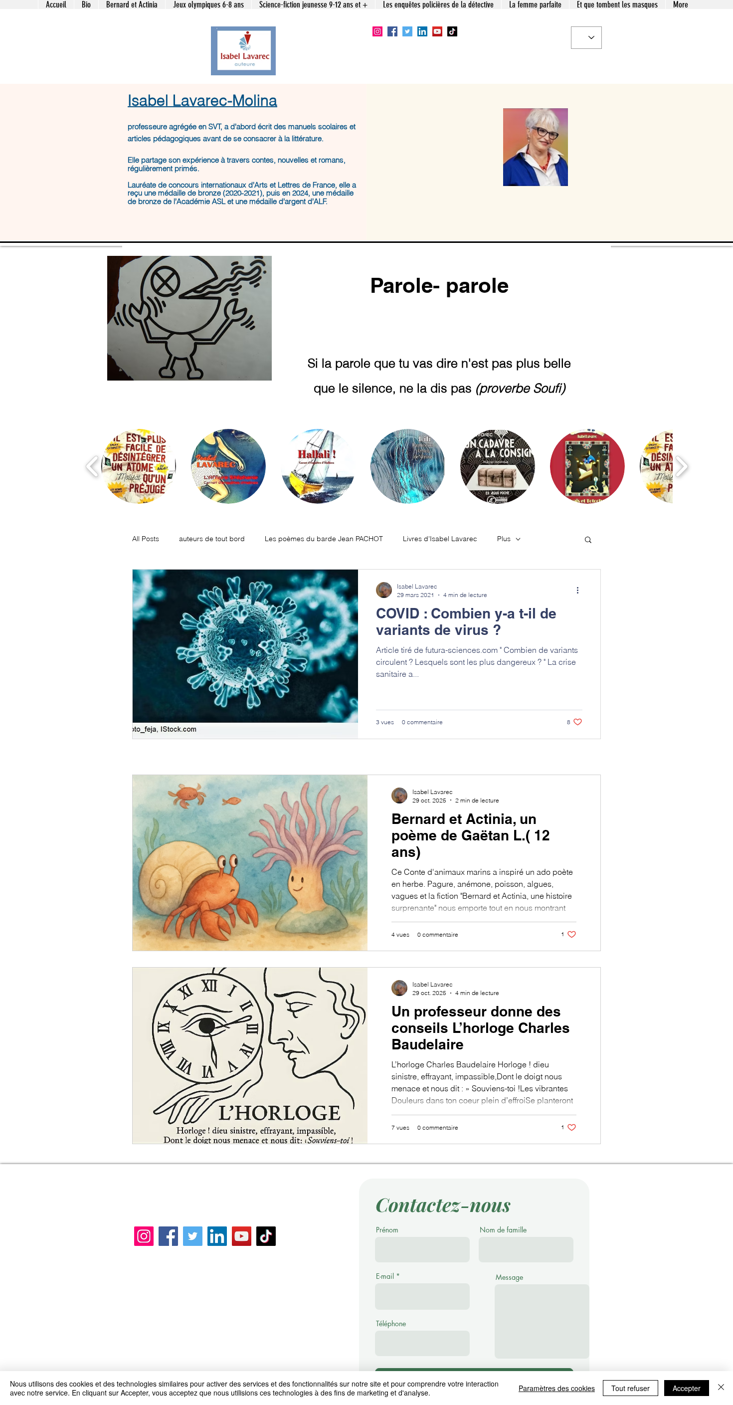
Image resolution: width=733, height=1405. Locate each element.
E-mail (385, 1276)
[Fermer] (721, 1388)
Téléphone (391, 1323)
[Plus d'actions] (581, 590)
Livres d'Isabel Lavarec (440, 538)
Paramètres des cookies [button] (557, 1388)
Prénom (387, 1229)
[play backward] (92, 466)
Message (509, 1277)
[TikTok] (452, 31)
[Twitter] (407, 31)
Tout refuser (630, 1388)
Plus (504, 538)
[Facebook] (392, 31)
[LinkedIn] (422, 31)
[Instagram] (377, 31)
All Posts (145, 538)
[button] (138, 466)
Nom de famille (503, 1229)
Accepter (687, 1388)
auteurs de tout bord (212, 538)
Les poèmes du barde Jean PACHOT (324, 538)
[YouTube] (437, 31)
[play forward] (681, 466)
